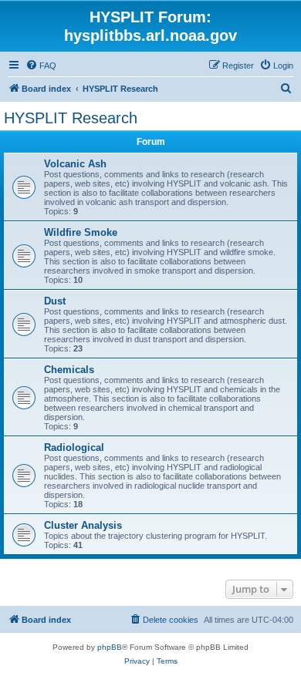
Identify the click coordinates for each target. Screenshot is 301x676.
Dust (55, 301)
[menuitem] (40, 65)
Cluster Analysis (83, 525)
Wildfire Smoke (80, 232)
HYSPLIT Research (70, 117)
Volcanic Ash (75, 164)
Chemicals (69, 369)
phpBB (109, 647)
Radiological (74, 447)
